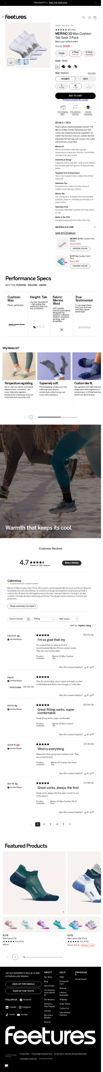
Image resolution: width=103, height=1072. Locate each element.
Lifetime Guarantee (88, 113)
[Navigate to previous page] (31, 824)
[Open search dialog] (84, 18)
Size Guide (92, 73)
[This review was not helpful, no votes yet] (90, 667)
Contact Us (64, 1008)
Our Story (48, 977)
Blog (46, 982)
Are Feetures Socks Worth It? (49, 992)
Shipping (63, 1000)
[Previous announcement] (5, 3)
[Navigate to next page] (69, 824)
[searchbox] (17, 619)
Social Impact (81, 979)
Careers (47, 1011)
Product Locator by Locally (75, 100)
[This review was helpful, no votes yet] (85, 668)
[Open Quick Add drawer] (63, 912)
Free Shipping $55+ (63, 113)
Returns (63, 988)
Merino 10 (65, 26)
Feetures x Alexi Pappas (49, 1005)
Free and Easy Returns (75, 113)
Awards (47, 1022)
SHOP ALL (66, 3)
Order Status (65, 1004)
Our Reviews (49, 1000)
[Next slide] (31, 417)
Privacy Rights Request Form (42, 1054)
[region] (28, 45)
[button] (95, 18)
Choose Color (80, 249)
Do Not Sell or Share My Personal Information (70, 1054)
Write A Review (72, 563)
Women (58, 26)
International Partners (65, 1014)
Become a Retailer (48, 1016)
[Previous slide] (25, 417)
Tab (72, 26)
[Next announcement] (96, 3)
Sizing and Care (64, 983)
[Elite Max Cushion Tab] (34, 883)
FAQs (62, 977)
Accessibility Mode (46, 1058)
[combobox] (44, 619)
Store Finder (49, 986)
